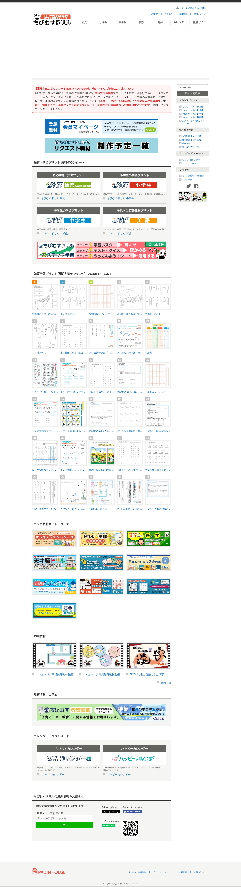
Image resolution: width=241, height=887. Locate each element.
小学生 (103, 22)
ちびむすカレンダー (191, 160)
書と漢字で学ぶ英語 (191, 147)
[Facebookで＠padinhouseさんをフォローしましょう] (133, 811)
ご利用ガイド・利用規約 (161, 14)
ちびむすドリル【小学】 (193, 110)
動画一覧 (166, 682)
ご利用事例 (187, 179)
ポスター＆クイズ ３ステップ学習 (193, 122)
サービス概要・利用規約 (193, 176)
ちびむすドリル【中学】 (193, 114)
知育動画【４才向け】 (192, 140)
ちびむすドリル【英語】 (193, 117)
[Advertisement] (120, 53)
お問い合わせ (200, 14)
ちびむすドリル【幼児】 (193, 106)
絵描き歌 (186, 143)
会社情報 (183, 14)
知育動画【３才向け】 (192, 136)
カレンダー (180, 22)
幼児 (84, 22)
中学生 (122, 22)
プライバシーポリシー (162, 872)
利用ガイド (199, 22)
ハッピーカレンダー (191, 163)
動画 (160, 22)
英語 (141, 22)
